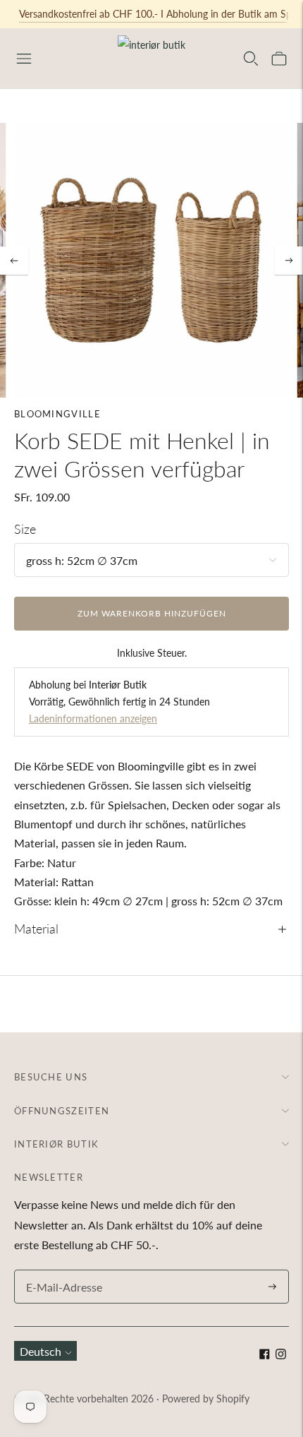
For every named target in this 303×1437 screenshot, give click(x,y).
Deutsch (40, 1351)
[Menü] (24, 58)
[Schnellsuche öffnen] (251, 58)
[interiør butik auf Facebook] (264, 1354)
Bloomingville (57, 413)
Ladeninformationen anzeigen (93, 718)
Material (36, 928)
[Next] (289, 260)
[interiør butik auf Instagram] (281, 1354)
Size (25, 529)
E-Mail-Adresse (60, 1271)
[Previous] (14, 260)
